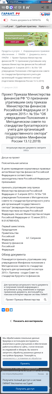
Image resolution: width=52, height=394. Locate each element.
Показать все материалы (28, 321)
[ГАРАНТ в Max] (11, 7)
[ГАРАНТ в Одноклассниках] (24, 7)
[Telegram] (11, 309)
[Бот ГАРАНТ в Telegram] (19, 7)
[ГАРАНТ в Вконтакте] (3, 7)
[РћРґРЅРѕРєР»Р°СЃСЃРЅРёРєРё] (7, 309)
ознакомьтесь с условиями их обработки (22, 358)
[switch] (5, 20)
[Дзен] (7, 7)
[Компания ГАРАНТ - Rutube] (28, 7)
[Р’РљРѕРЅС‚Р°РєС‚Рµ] (3, 309)
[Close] (46, 374)
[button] (42, 7)
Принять (25, 363)
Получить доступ (25, 388)
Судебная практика (26, 26)
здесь (26, 150)
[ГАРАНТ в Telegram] (15, 7)
